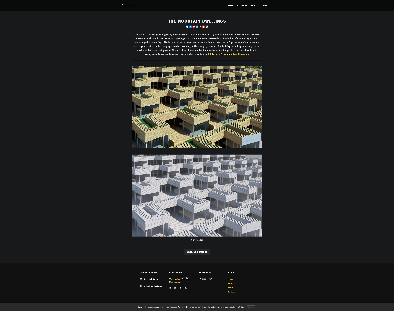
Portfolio (242, 5)
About (254, 5)
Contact (264, 5)
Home (230, 5)
